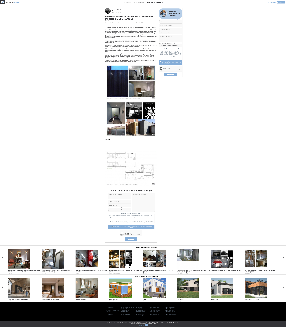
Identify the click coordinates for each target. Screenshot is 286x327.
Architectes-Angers (154, 307)
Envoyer (131, 239)
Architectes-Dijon (125, 310)
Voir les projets (127, 2)
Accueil (106, 22)
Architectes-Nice (124, 313)
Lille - (108, 20)
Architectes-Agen (110, 307)
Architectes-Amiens (140, 307)
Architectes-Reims (140, 314)
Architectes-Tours (154, 315)
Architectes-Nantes (111, 313)
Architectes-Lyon (124, 311)
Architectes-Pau (110, 314)
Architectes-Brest (154, 308)
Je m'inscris (280, 2)
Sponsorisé (107, 139)
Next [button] (284, 258)
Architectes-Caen (168, 308)
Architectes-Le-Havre (155, 310)
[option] (25, 261)
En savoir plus (141, 325)
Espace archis (272, 2)
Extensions (108, 24)
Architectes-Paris (168, 313)
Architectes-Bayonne (111, 308)
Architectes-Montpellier (170, 311)
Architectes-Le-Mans (169, 310)
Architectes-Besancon (125, 308)
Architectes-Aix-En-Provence (127, 307)
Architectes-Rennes (154, 314)
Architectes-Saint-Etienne (170, 314)
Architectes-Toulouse (140, 315)
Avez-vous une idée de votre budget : (115, 207)
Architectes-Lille (110, 311)
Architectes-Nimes (140, 313)
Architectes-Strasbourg (111, 315)
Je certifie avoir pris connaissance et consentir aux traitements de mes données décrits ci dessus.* (132, 227)
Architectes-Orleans (154, 313)
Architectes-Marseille (140, 311)
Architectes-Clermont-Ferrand (113, 310)
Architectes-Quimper (125, 314)
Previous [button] (2, 258)
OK (146, 325)
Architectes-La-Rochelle (141, 310)
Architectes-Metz (154, 311)
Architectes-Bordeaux (140, 308)
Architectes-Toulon (125, 315)
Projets (111, 22)
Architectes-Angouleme (170, 307)
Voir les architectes (138, 2)
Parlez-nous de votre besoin (154, 2)
